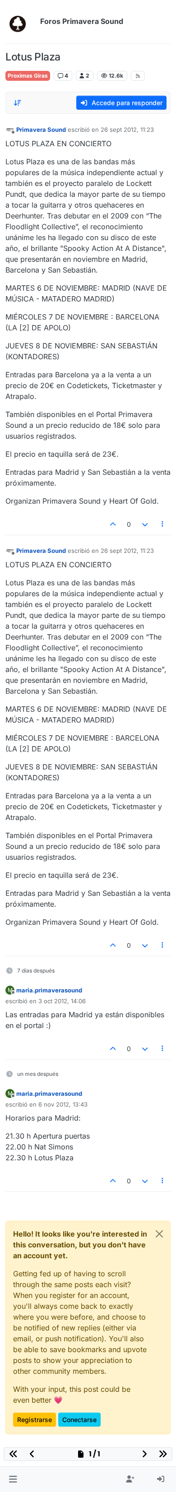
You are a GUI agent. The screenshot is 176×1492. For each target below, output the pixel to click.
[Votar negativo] (145, 524)
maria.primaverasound (49, 990)
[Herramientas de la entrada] (163, 524)
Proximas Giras (28, 75)
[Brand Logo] (21, 21)
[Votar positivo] (113, 524)
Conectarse (79, 1419)
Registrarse (34, 1419)
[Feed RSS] (138, 76)
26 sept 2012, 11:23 (127, 129)
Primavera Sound (41, 129)
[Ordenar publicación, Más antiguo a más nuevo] (17, 102)
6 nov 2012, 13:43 (63, 1104)
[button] (13, 1479)
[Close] (159, 1233)
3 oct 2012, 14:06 (62, 1001)
